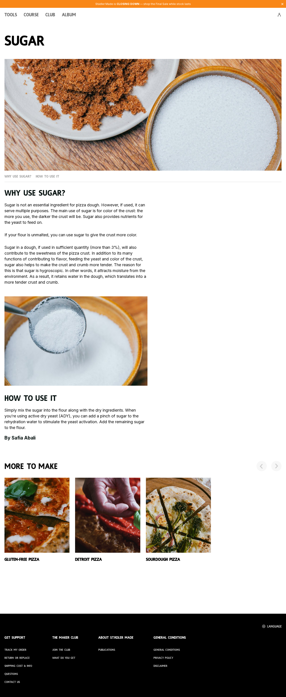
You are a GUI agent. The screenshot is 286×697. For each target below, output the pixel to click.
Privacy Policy (163, 658)
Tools (10, 15)
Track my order (15, 650)
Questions (11, 674)
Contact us (12, 682)
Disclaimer (160, 666)
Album (69, 15)
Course (31, 15)
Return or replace (17, 658)
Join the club (61, 650)
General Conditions (167, 650)
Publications (106, 650)
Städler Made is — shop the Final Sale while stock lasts (143, 4)
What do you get (63, 658)
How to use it (47, 176)
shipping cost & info (18, 666)
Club (50, 15)
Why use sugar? (17, 176)
